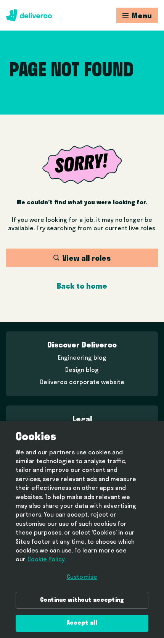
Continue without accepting (82, 600)
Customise (82, 577)
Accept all (82, 623)
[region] (82, 529)
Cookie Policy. (46, 560)
